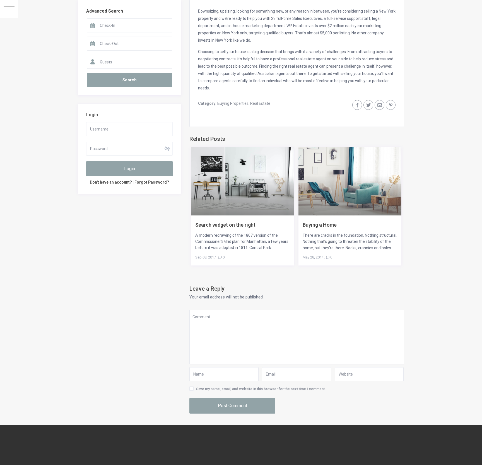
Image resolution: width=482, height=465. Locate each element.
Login (129, 168)
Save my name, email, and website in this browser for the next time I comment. (261, 389)
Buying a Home (320, 225)
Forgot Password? (151, 182)
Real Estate (260, 103)
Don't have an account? (111, 182)
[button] (9, 9)
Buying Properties (233, 103)
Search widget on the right (225, 225)
